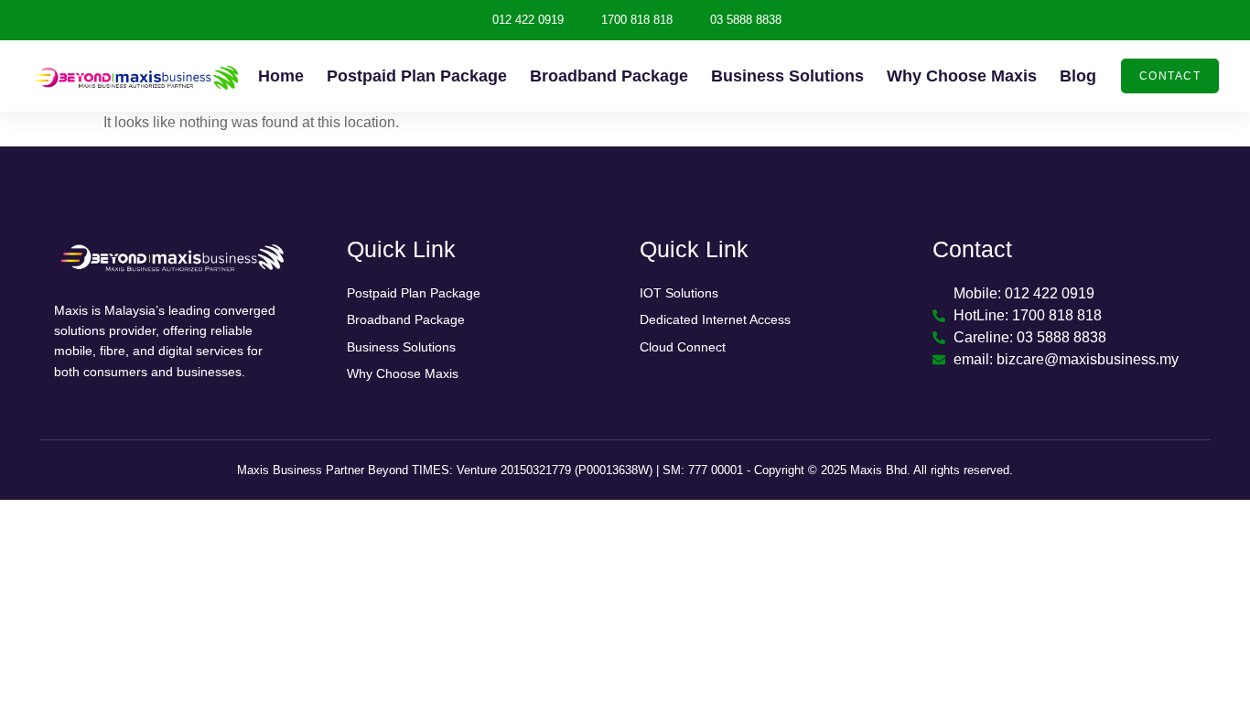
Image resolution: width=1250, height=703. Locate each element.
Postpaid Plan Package (417, 76)
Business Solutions (787, 76)
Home (281, 76)
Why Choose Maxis (962, 76)
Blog (1078, 76)
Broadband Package (609, 76)
